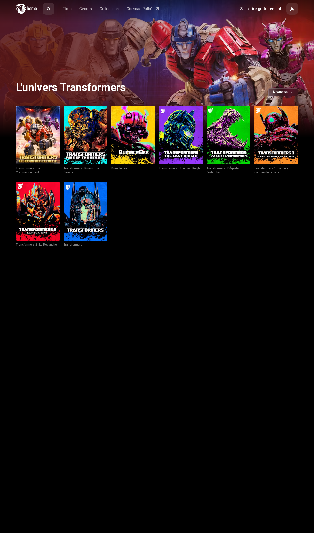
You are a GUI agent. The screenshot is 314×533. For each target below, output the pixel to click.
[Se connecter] (292, 9)
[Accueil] (26, 9)
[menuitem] (48, 9)
